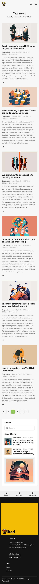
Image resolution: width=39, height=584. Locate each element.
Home (10, 17)
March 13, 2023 (16, 52)
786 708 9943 (15, 557)
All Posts (18, 17)
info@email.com (14, 554)
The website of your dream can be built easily (23, 452)
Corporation (6, 52)
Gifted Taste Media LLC (10, 579)
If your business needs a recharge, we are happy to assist (23, 442)
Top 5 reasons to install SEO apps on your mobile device (18, 47)
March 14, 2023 (28, 438)
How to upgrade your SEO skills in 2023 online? (18, 369)
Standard (17, 438)
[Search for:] (19, 428)
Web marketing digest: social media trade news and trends (19, 111)
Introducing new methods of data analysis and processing (18, 240)
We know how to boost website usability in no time (17, 175)
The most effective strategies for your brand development (18, 304)
